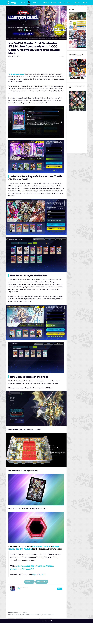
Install (59, 588)
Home (23, 2)
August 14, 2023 (38, 574)
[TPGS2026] (29, 2)
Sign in (85, 2)
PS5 (26, 614)
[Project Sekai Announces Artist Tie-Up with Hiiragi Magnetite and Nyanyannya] (73, 25)
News (35, 2)
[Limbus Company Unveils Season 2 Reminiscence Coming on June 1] (81, 16)
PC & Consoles (23, 612)
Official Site (29, 582)
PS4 (24, 614)
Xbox (33, 614)
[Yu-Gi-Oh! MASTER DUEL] (36, 588)
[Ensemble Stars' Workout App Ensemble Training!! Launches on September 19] (81, 25)
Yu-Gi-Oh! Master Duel (16, 74)
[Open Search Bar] (72, 2)
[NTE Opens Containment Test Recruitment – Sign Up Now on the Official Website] (81, 44)
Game (17, 614)
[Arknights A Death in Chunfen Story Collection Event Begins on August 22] (73, 16)
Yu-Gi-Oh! (38, 614)
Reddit (19, 549)
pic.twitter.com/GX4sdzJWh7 (22, 569)
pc (22, 614)
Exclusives (44, 2)
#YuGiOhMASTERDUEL (45, 566)
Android (12, 614)
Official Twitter (42, 582)
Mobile (16, 612)
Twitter (47, 546)
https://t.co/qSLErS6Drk (26, 566)
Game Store (61, 2)
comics (53, 2)
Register (77, 2)
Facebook (37, 546)
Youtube (27, 549)
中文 (68, 2)
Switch (30, 614)
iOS (20, 614)
